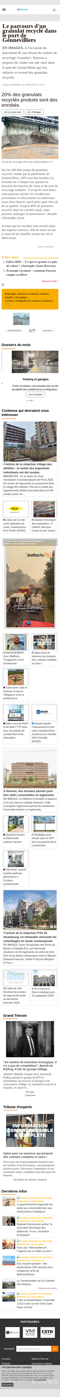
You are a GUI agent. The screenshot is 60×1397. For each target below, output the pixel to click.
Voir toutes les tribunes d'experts (30, 1178)
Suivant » (48, 330)
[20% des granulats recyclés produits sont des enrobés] (4, 152)
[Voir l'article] (54, 541)
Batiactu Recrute (40, 1357)
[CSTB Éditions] (47, 1331)
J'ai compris (7, 1385)
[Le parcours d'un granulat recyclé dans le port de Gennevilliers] (21, 319)
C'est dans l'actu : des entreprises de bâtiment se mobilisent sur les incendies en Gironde (23, 539)
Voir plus (30, 1090)
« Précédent (14, 330)
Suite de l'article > (50, 281)
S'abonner (30, 1094)
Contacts (6, 1357)
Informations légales (42, 1362)
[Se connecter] (54, 9)
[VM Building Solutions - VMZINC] (30, 1331)
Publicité (6, 1362)
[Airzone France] (12, 1331)
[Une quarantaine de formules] (56, 152)
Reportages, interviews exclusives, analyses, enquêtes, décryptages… (29, 297)
